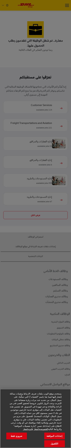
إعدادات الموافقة (54, 436)
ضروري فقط (16, 436)
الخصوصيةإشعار (41, 429)
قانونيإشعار (28, 429)
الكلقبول (54, 443)
